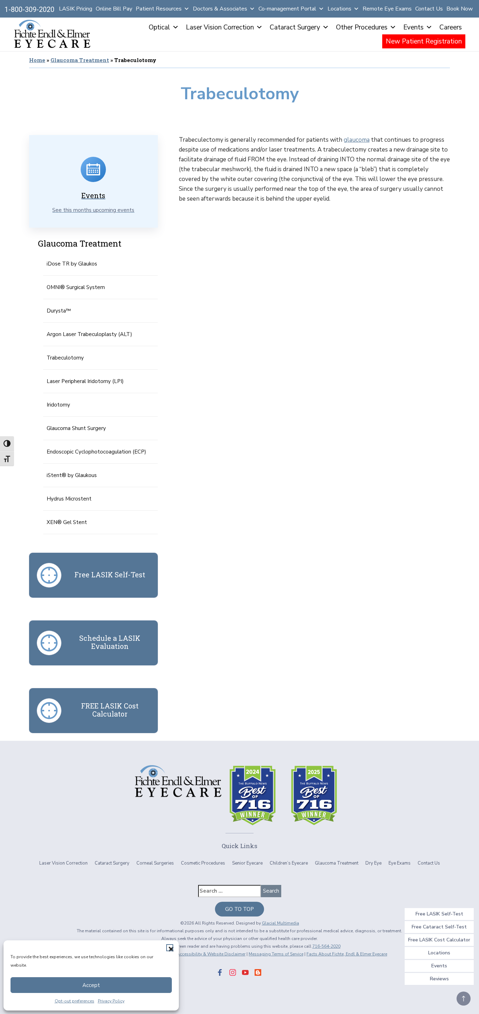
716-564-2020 (326, 946)
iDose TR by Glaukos (72, 263)
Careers (450, 27)
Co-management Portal (287, 9)
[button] (170, 948)
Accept (91, 985)
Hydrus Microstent (69, 498)
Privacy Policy (111, 1001)
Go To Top (239, 909)
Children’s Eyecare (289, 863)
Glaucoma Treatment (79, 59)
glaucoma (357, 140)
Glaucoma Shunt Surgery (76, 428)
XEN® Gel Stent (67, 522)
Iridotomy (58, 404)
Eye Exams (400, 863)
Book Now (459, 9)
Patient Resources (159, 9)
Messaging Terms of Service (276, 954)
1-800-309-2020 (29, 9)
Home (37, 59)
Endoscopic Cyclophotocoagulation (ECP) (96, 451)
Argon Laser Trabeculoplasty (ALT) (89, 334)
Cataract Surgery (295, 27)
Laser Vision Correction (220, 27)
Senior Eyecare (247, 863)
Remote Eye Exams (387, 9)
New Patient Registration (424, 41)
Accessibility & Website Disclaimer (211, 954)
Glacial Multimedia (280, 923)
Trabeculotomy (65, 357)
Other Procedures (361, 27)
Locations (339, 9)
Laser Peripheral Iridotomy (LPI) (85, 381)
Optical (159, 27)
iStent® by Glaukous (72, 475)
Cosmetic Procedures (203, 863)
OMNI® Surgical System (76, 287)
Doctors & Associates (220, 9)
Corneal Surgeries (155, 863)
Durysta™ (59, 310)
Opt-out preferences (74, 1001)
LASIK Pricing (75, 9)
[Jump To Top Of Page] (464, 999)
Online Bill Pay (114, 9)
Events (413, 27)
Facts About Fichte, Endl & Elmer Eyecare (346, 954)
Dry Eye (373, 863)
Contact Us (429, 9)
